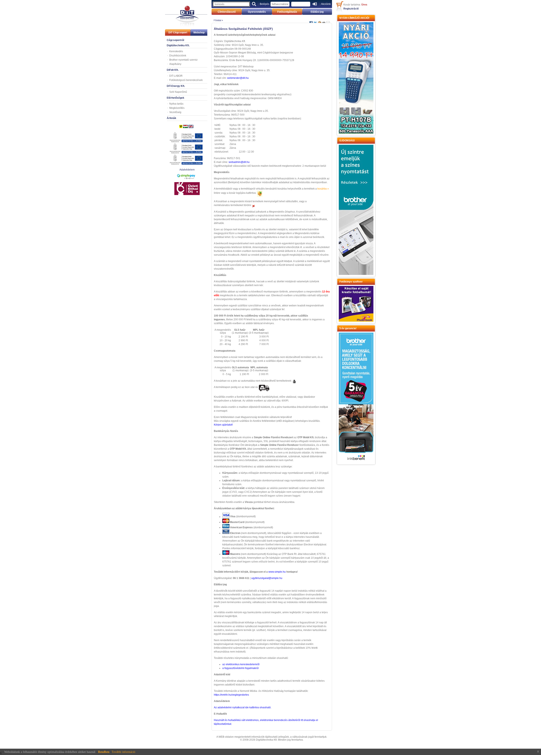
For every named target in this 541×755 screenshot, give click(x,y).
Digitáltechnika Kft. (178, 45)
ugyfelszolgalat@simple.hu (266, 578)
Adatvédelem (187, 169)
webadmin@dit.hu (239, 162)
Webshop (199, 32)
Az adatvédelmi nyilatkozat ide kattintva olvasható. (242, 707)
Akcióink (326, 4)
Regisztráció (351, 8)
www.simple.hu (277, 571)
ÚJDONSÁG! (347, 140)
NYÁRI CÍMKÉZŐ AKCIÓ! (354, 17)
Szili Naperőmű (178, 91)
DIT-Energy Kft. (176, 86)
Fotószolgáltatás (287, 11)
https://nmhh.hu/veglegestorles (231, 694)
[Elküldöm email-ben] (328, 21)
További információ (123, 752)
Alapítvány (175, 64)
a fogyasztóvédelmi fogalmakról (240, 668)
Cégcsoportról (175, 40)
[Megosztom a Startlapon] (319, 21)
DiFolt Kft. (173, 69)
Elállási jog (317, 11)
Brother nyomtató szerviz (183, 59)
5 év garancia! (348, 328)
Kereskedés (176, 51)
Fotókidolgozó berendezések (186, 80)
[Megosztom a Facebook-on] (311, 21)
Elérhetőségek (175, 97)
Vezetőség (175, 112)
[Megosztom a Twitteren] (315, 21)
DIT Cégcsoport (177, 32)
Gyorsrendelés (257, 11)
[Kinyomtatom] (324, 21)
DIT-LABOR (176, 75)
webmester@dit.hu (238, 77)
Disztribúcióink (177, 55)
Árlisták (171, 118)
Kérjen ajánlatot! (223, 424)
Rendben (103, 752)
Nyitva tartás (176, 103)
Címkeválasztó (227, 11)
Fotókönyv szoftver (351, 281)
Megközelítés (176, 107)
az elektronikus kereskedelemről (241, 664)
